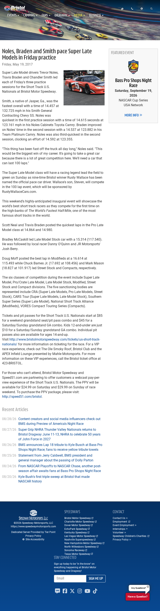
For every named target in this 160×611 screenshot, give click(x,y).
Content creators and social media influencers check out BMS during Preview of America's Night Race (59, 421)
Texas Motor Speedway (77, 553)
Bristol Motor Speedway (77, 518)
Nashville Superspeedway (78, 539)
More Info (132, 115)
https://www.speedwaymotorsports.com (33, 526)
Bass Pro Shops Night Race (133, 83)
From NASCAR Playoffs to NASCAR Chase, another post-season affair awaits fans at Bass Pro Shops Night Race (59, 468)
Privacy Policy (33, 535)
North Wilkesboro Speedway (80, 546)
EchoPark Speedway (75, 528)
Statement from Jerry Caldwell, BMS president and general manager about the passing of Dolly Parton (55, 457)
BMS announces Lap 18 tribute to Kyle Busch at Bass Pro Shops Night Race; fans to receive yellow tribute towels (60, 447)
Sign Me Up (96, 579)
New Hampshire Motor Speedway (83, 543)
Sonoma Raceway (74, 550)
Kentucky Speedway (75, 532)
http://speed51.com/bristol (22, 396)
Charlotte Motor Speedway (79, 521)
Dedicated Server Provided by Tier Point (33, 532)
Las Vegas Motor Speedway (79, 536)
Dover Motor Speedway (77, 525)
